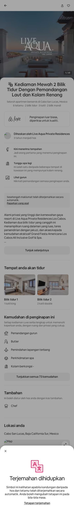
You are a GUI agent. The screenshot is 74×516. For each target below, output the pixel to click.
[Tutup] (5, 451)
